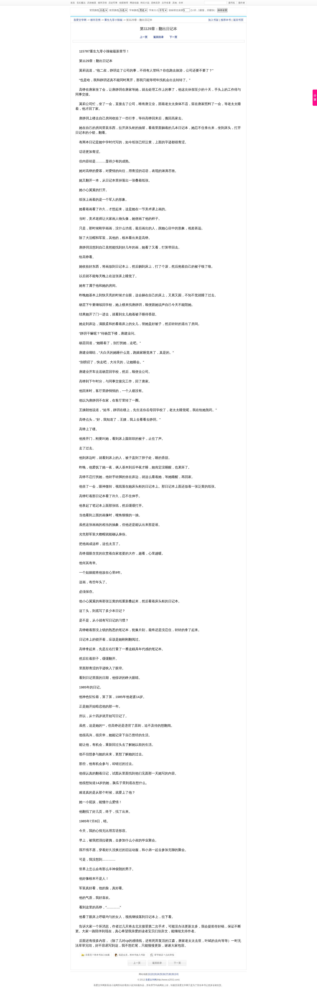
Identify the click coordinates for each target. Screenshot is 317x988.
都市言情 (102, 2)
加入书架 (213, 19)
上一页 (143, 36)
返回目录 (158, 36)
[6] (164, 974)
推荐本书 (226, 19)
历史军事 (113, 2)
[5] (161, 974)
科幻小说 (145, 2)
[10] (176, 974)
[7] (167, 974)
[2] (152, 974)
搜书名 (231, 2)
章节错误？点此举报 (164, 955)
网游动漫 (134, 2)
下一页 (173, 36)
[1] (149, 974)
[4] (158, 974)
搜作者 (241, 2)
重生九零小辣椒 (113, 19)
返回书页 (238, 19)
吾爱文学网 (80, 19)
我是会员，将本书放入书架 (132, 955)
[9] (173, 974)
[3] (155, 974)
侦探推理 (123, 2)
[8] (170, 974)
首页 (72, 2)
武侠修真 (91, 2)
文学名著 (166, 2)
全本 (181, 2)
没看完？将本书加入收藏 (97, 955)
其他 (174, 2)
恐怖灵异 (155, 2)
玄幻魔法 (81, 2)
